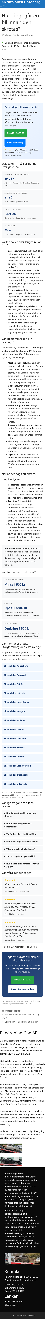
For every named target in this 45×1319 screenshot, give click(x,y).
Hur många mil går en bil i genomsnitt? (18, 825)
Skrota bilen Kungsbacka (16, 702)
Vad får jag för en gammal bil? (21, 856)
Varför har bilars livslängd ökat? (22, 834)
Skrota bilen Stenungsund (17, 766)
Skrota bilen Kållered (14, 720)
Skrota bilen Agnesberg (16, 666)
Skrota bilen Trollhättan (16, 775)
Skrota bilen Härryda (14, 693)
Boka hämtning (15, 142)
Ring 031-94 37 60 (15, 133)
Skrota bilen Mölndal (14, 747)
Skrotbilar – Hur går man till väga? (21, 1022)
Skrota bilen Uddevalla (15, 784)
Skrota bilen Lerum (14, 729)
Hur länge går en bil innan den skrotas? (20, 814)
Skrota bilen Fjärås (13, 684)
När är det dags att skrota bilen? (22, 842)
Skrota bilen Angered (15, 675)
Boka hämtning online (22, 989)
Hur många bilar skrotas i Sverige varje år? (21, 865)
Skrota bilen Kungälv (14, 711)
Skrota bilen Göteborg (21, 2)
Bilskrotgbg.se (11, 1305)
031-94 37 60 (32, 1277)
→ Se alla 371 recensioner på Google (19, 947)
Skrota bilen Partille (14, 757)
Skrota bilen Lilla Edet (15, 738)
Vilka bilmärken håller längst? (20, 849)
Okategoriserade (13, 1011)
